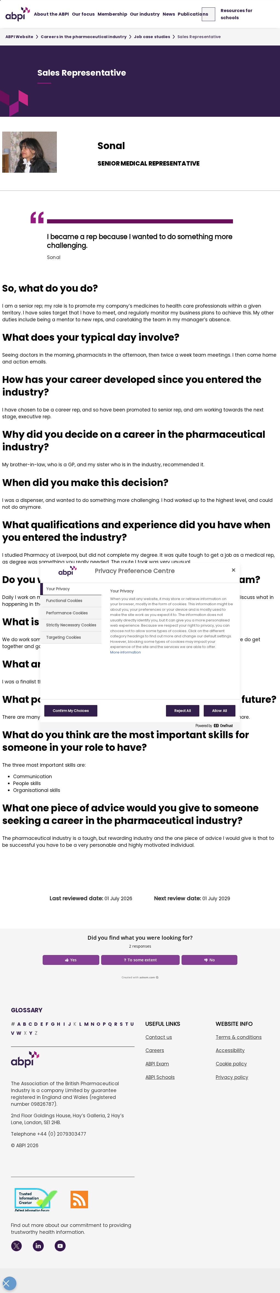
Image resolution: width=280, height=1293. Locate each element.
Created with (138, 977)
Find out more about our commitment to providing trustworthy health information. (71, 1228)
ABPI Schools (160, 1077)
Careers (154, 1050)
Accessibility (230, 1050)
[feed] (79, 1199)
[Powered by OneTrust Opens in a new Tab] (216, 726)
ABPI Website (19, 36)
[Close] (234, 570)
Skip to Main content (0, 0)
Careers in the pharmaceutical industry (84, 36)
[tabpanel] (172, 623)
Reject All (182, 710)
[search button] (211, 14)
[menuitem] (52, 14)
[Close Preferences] (9, 1283)
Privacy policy (232, 1077)
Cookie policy (231, 1064)
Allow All (219, 710)
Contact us (158, 1037)
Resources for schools (236, 14)
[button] (71, 960)
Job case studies (152, 36)
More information (125, 652)
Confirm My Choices (71, 710)
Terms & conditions (239, 1037)
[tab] (70, 589)
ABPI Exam (157, 1064)
